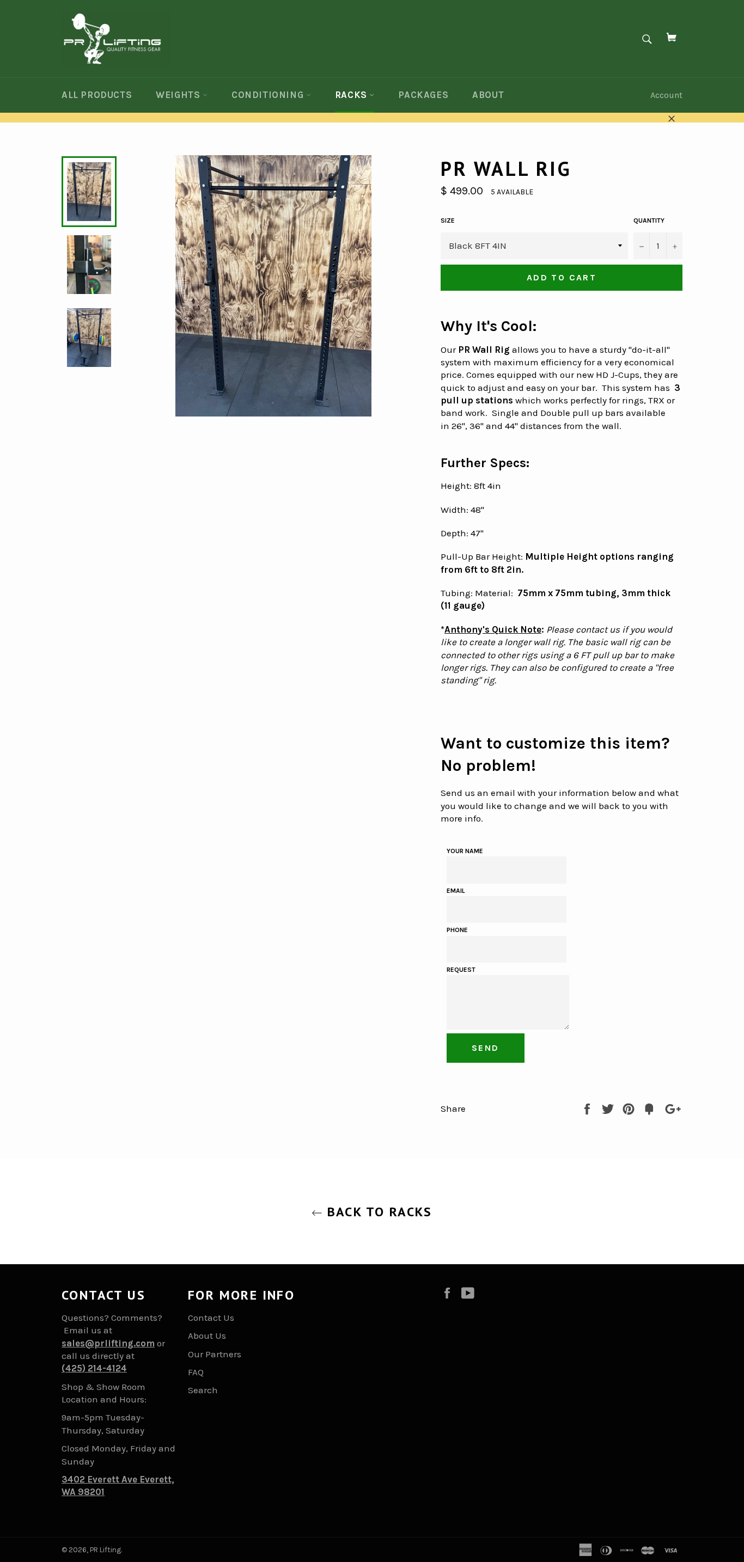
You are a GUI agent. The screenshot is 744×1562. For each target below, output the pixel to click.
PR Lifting (105, 1550)
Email (456, 891)
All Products (97, 94)
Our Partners (214, 1354)
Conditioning (268, 94)
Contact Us (211, 1317)
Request (461, 969)
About (488, 94)
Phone (457, 930)
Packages (423, 94)
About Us (207, 1335)
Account (666, 95)
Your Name (465, 851)
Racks (352, 94)
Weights (179, 94)
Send (485, 1048)
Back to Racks (377, 1211)
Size (448, 220)
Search (203, 1390)
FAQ (196, 1372)
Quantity (648, 220)
